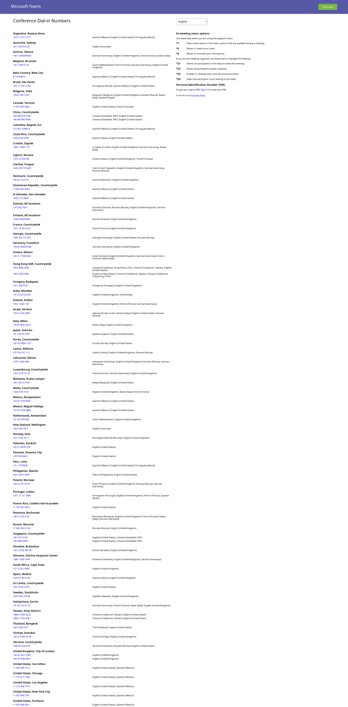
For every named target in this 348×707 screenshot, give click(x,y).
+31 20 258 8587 (21, 419)
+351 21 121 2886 (22, 495)
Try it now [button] (328, 6)
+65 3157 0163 (20, 537)
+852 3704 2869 (21, 273)
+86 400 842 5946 (22, 119)
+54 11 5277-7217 (22, 37)
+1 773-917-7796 (21, 677)
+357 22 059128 (21, 158)
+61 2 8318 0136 (21, 46)
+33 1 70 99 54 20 (21, 228)
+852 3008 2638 (21, 267)
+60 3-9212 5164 (21, 382)
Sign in (204, 89)
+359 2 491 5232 (21, 94)
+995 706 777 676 (22, 237)
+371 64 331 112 (21, 352)
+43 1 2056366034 (22, 55)
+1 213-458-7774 (21, 686)
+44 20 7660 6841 (22, 658)
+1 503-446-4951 (21, 704)
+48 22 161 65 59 (21, 483)
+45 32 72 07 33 (21, 179)
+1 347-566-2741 (21, 695)
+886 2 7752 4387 (22, 618)
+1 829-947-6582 (21, 189)
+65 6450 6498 (20, 540)
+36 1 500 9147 (20, 285)
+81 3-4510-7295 (21, 333)
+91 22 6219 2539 (22, 294)
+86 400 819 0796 (22, 115)
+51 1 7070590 (20, 465)
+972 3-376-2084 (21, 313)
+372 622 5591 (20, 207)
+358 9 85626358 (21, 219)
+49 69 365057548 (22, 246)
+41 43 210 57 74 (21, 605)
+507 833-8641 (20, 456)
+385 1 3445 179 (21, 147)
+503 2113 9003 (21, 198)
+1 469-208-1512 (21, 667)
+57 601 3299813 (21, 128)
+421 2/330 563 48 (22, 550)
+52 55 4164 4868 (22, 410)
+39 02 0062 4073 (22, 324)
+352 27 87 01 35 (21, 373)
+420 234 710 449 (22, 168)
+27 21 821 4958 (21, 568)
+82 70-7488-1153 (22, 343)
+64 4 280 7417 (20, 428)
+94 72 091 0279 (21, 586)
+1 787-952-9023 (21, 507)
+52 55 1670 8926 (22, 400)
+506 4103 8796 (21, 138)
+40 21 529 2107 (21, 516)
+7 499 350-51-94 (21, 528)
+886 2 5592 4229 (22, 614)
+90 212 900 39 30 (22, 636)
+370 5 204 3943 (21, 361)
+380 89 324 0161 (22, 645)
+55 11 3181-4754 (22, 85)
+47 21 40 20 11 (21, 437)
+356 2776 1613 (21, 391)
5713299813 (19, 76)
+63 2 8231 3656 (21, 474)
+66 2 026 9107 (20, 627)
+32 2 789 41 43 (21, 64)
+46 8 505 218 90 (21, 596)
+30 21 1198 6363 (22, 255)
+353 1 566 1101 (21, 303)
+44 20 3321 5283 (22, 655)
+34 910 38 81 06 (21, 577)
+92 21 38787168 (21, 447)
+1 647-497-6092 (21, 106)
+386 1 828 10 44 (21, 559)
